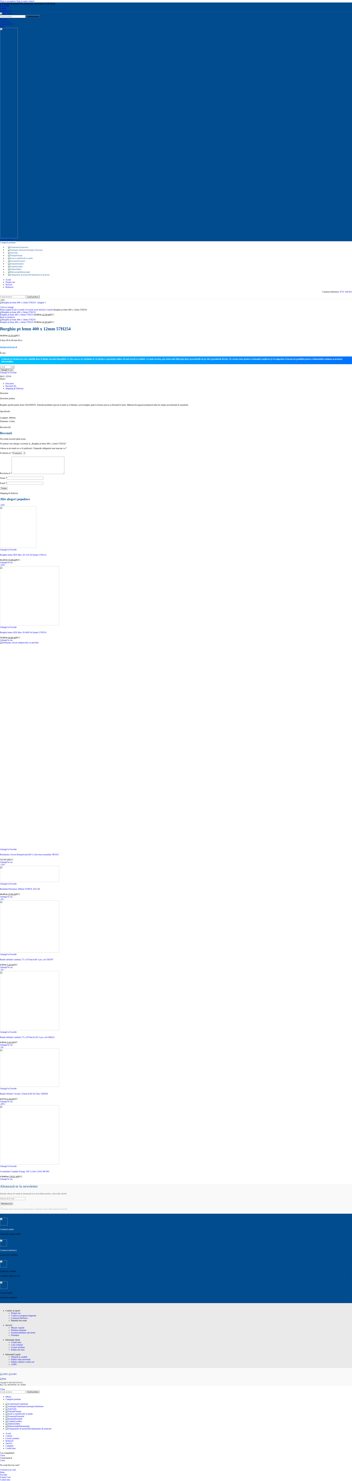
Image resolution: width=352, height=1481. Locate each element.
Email (3, 483)
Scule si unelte (18, 310)
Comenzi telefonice (19, 1318)
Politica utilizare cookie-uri (22, 1362)
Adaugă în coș (7, 370)
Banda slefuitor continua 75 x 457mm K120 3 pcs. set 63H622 (27, 1037)
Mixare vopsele (17, 1328)
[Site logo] (5, 14)
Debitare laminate (18, 1330)
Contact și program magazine (23, 1315)
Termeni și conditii (19, 1357)
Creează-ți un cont (8, 1470)
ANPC (14, 1364)
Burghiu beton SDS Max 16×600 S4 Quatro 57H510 (23, 632)
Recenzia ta (6, 473)
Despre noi (15, 1313)
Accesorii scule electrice (35, 310)
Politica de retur (18, 1350)
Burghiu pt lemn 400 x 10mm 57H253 (17, 314)
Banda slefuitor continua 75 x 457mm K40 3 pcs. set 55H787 (26, 959)
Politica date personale (20, 1359)
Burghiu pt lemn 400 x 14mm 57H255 (17, 322)
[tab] (10, 383)
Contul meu (16, 1342)
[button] (6, 562)
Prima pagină (6, 310)
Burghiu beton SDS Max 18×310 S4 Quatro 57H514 (23, 555)
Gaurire (49, 310)
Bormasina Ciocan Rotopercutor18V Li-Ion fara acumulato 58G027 (29, 854)
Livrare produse (18, 1347)
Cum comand (17, 1345)
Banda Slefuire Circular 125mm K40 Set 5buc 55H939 (24, 1094)
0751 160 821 (346, 292)
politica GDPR (48, 1209)
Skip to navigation (8, 1)
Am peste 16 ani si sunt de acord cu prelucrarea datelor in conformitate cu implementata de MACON (35, 1209)
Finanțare (15, 1335)
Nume (3, 478)
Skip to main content (25, 1)
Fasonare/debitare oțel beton (23, 1332)
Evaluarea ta (6, 453)
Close (2, 1389)
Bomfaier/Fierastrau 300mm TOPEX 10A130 (20, 889)
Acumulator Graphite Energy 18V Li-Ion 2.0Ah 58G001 (25, 1171)
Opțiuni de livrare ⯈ (8, 347)
